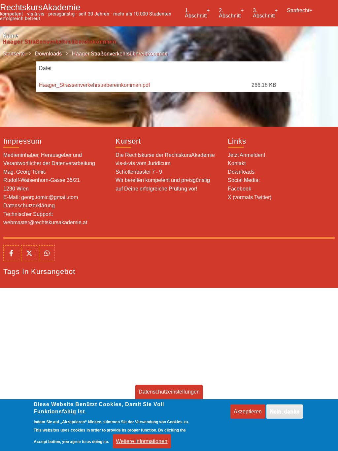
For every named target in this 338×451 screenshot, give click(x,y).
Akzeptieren (248, 411)
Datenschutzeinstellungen (169, 392)
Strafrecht (299, 10)
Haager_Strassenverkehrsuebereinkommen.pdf (94, 85)
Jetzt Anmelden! (246, 155)
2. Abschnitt (231, 13)
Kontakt (237, 163)
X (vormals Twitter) (249, 197)
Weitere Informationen (141, 441)
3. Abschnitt (265, 13)
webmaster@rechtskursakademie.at (45, 222)
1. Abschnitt (197, 13)
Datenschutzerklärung (29, 205)
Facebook (239, 188)
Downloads (48, 53)
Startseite (14, 53)
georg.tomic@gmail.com (49, 197)
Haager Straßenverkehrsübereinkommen (60, 42)
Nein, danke (284, 411)
